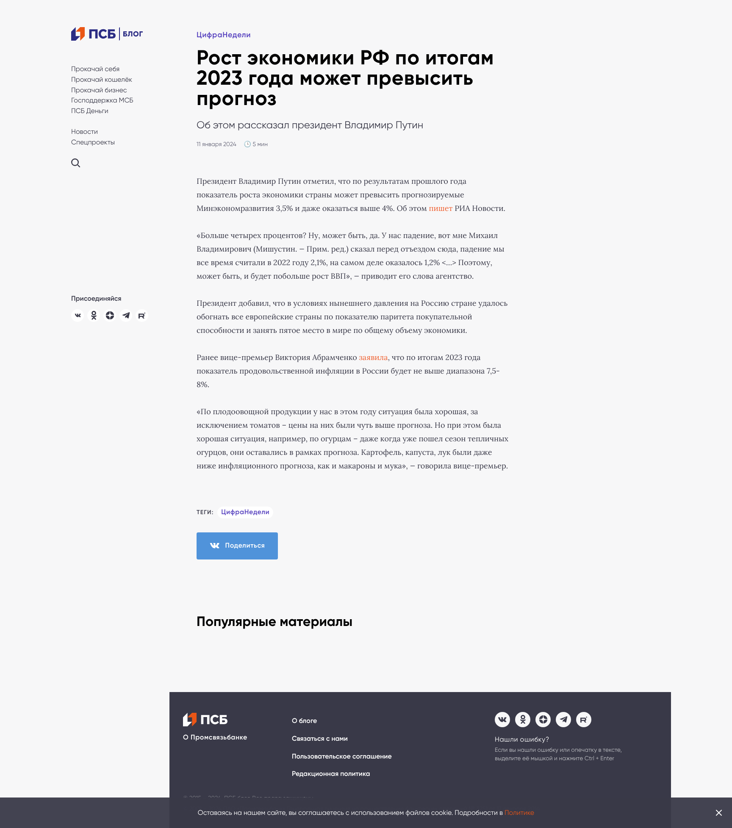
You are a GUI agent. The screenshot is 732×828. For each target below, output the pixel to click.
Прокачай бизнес (99, 90)
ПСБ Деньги (89, 111)
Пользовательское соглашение (342, 757)
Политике (519, 813)
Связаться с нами (320, 739)
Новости (84, 131)
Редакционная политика (331, 774)
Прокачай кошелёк (101, 79)
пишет (440, 208)
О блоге (304, 721)
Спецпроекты (93, 142)
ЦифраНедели (224, 34)
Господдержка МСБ (102, 100)
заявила (373, 357)
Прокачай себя (95, 69)
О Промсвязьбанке (215, 738)
